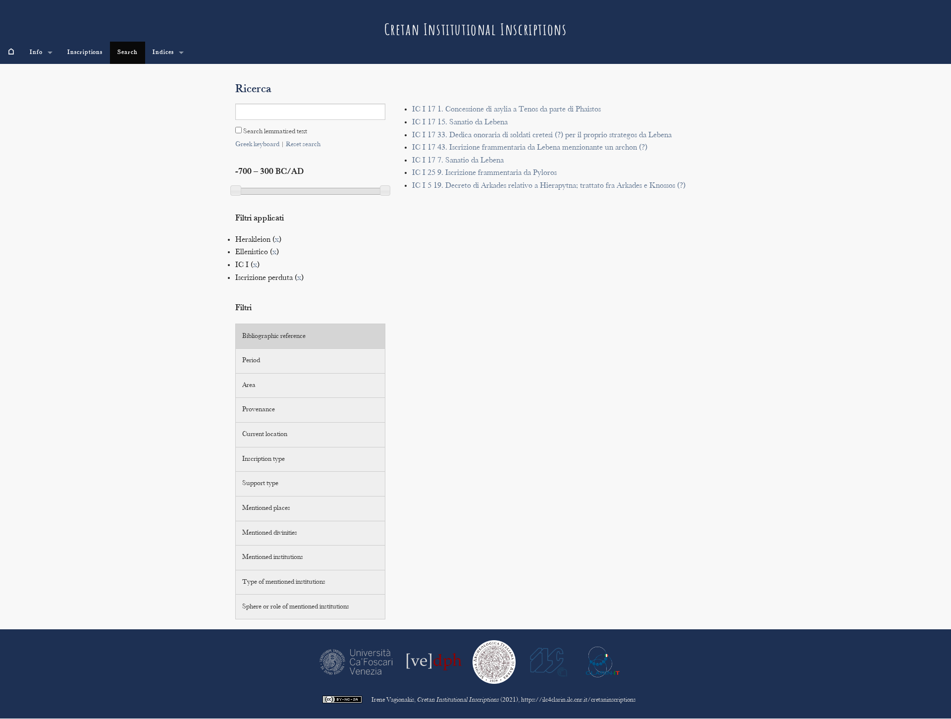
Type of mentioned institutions (283, 582)
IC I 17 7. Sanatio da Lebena (458, 161)
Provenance (258, 409)
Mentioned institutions (272, 557)
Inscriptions (85, 52)
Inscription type (263, 459)
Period (251, 360)
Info (36, 52)
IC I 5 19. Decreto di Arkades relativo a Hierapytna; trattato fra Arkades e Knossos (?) (549, 186)
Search (127, 52)
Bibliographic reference (274, 336)
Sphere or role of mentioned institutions (295, 607)
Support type (260, 483)
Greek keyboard (257, 144)
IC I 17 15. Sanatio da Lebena (460, 122)
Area (249, 385)
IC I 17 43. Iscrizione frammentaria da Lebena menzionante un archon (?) (529, 148)
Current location (264, 434)
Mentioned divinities (269, 533)
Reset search (303, 144)
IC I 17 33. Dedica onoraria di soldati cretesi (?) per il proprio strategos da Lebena (542, 135)
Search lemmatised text (274, 131)
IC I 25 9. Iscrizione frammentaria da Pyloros (484, 173)
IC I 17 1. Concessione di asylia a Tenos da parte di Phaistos (506, 110)
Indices (163, 52)
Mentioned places (266, 508)
